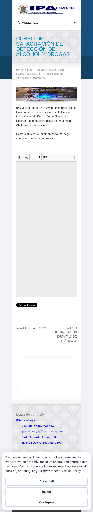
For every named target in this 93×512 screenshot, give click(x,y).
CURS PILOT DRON (31, 328)
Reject (46, 492)
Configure (46, 502)
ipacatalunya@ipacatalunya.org (43, 431)
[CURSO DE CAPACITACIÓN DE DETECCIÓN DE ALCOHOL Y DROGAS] (46, 94)
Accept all (46, 481)
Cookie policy (71, 471)
